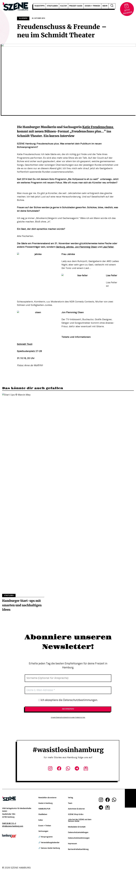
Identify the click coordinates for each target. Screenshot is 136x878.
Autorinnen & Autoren (76, 809)
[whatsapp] (67, 769)
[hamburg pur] (9, 837)
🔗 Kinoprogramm (45, 837)
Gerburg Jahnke (65, 247)
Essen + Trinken (44, 826)
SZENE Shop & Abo (75, 814)
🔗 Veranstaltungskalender (49, 842)
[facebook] (59, 769)
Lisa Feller (108, 247)
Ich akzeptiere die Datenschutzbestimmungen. (69, 700)
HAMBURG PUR (44, 809)
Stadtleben (9, 595)
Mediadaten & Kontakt (76, 827)
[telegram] (77, 769)
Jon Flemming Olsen (86, 247)
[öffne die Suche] (112, 6)
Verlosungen (43, 831)
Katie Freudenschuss (98, 127)
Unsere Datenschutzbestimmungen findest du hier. (68, 717)
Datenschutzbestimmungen (79, 838)
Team (70, 803)
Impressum (72, 844)
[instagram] (50, 769)
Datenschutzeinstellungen (78, 832)
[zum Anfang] (130, 798)
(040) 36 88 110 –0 (9, 823)
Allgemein (23, 18)
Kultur (40, 820)
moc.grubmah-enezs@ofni (12, 826)
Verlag (70, 798)
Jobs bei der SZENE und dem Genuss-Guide (79, 820)
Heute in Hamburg (45, 803)
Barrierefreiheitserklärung (78, 849)
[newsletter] (85, 769)
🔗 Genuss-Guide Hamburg (49, 848)
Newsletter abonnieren (47, 798)
